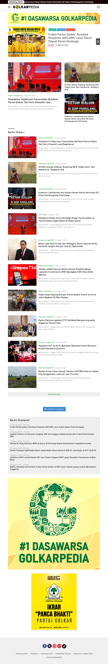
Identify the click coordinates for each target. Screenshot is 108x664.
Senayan (53, 30)
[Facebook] (45, 646)
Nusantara (48, 291)
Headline (61, 30)
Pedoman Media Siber (83, 653)
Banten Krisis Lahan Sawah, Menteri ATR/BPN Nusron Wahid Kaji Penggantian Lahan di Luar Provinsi (68, 372)
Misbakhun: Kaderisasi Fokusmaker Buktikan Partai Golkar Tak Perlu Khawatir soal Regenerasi (33, 102)
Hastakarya (18, 95)
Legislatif (70, 30)
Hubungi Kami (47, 653)
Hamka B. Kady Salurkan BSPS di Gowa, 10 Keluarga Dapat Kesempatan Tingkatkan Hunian (50, 443)
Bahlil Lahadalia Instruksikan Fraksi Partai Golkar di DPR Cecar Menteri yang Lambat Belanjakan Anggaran (53, 468)
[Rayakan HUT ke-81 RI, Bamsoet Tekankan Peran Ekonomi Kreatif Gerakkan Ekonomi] (22, 351)
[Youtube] (59, 646)
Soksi (10, 95)
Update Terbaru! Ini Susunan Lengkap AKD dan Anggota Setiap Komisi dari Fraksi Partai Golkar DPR (52, 435)
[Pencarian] (98, 7)
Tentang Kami (22, 653)
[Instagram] (54, 646)
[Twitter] (49, 646)
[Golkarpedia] (25, 7)
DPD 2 (40, 291)
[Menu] (10, 7)
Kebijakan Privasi (63, 653)
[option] (54, 42)
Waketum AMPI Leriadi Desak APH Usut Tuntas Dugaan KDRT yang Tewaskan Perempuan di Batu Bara (53, 458)
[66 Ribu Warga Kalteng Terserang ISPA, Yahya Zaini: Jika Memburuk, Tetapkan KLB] (82, 72)
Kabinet (41, 189)
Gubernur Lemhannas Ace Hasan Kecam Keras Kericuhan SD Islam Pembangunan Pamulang (79, 118)
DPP (40, 214)
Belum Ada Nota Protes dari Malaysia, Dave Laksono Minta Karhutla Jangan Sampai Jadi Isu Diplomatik (67, 245)
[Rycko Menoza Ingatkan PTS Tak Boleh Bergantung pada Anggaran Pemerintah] (22, 326)
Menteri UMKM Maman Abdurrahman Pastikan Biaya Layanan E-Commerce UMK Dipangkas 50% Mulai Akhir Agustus (65, 272)
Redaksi (34, 653)
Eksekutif (49, 189)
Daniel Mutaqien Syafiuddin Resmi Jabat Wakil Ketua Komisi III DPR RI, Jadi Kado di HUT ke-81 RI (53, 450)
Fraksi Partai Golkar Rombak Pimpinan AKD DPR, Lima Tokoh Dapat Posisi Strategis (70, 38)
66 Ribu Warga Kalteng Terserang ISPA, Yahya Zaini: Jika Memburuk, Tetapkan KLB (82, 87)
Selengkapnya (54, 394)
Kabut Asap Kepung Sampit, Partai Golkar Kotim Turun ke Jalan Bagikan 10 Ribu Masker (67, 296)
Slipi (44, 214)
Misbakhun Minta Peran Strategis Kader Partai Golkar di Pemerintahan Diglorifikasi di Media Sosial (66, 219)
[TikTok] (64, 646)
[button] (10, 41)
